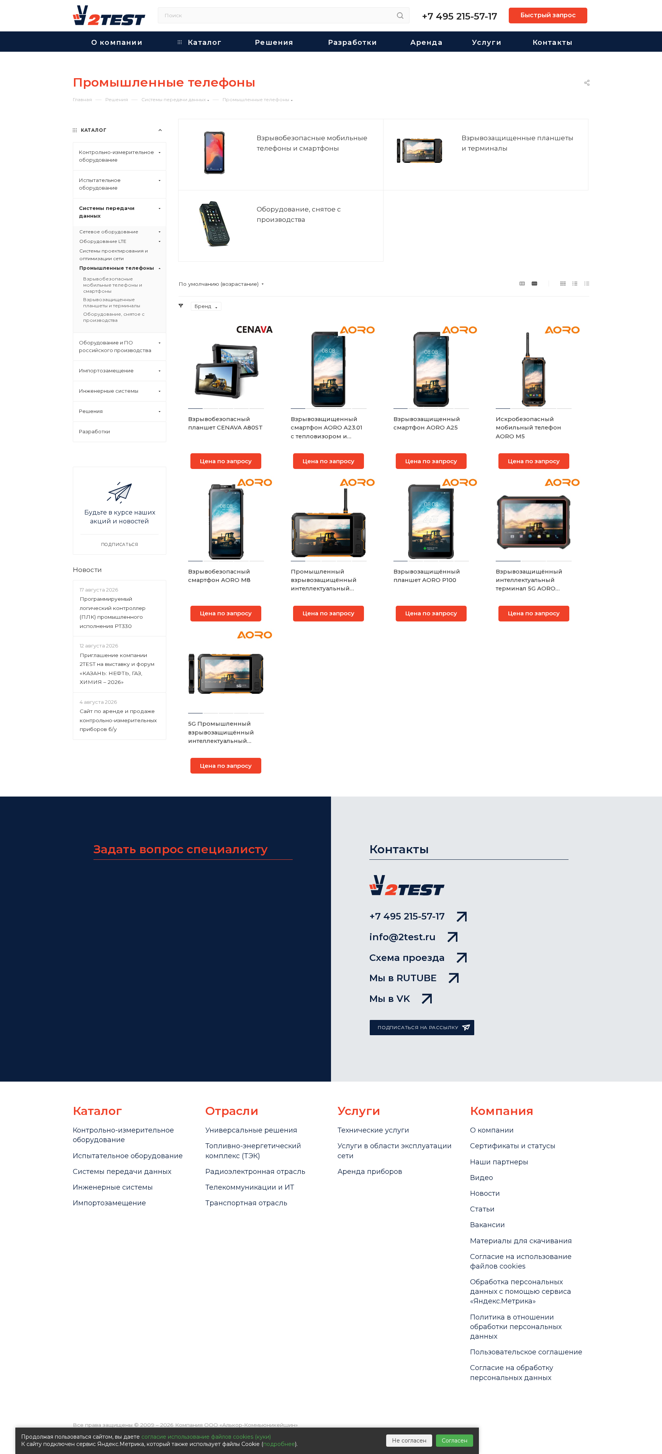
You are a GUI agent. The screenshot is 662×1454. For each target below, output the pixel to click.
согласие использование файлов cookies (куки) (206, 1436)
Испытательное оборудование (128, 1156)
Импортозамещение (109, 1203)
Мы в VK (389, 998)
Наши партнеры (499, 1162)
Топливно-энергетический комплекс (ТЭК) (253, 1151)
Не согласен (409, 1440)
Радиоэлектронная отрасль (255, 1171)
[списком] (575, 283)
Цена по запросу (226, 461)
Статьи (482, 1209)
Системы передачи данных (122, 1171)
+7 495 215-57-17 (459, 16)
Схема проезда (407, 957)
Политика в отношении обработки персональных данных (516, 1327)
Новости (87, 570)
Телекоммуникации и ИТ (249, 1187)
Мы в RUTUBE (403, 978)
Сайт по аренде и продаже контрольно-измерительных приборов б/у (118, 720)
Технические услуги (373, 1130)
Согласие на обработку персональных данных (511, 1373)
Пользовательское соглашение (526, 1352)
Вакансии (487, 1225)
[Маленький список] (522, 283)
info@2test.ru (402, 937)
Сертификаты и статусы (512, 1146)
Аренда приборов (370, 1171)
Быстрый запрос (548, 15)
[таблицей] (587, 283)
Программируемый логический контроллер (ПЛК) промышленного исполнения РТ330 (113, 612)
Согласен (454, 1440)
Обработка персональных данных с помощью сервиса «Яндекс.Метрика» (520, 1291)
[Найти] (400, 15)
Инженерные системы (113, 1187)
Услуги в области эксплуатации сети (395, 1151)
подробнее (279, 1444)
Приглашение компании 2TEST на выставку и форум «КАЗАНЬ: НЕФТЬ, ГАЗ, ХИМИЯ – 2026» (117, 668)
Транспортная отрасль (246, 1203)
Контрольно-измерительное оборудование (123, 1135)
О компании (492, 1130)
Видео (481, 1178)
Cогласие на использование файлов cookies (521, 1261)
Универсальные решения (251, 1130)
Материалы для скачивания (521, 1241)
